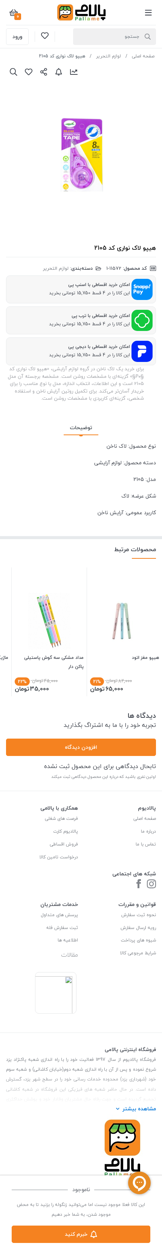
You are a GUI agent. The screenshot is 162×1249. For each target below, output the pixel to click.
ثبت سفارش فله (62, 928)
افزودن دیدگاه (81, 747)
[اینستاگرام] (151, 885)
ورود (17, 36)
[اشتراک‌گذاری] (43, 71)
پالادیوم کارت (65, 831)
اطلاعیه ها (68, 940)
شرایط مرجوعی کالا (138, 953)
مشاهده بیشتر (139, 1108)
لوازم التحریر (108, 56)
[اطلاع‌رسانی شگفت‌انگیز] (58, 71)
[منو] (148, 12)
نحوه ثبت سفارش (138, 915)
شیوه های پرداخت (138, 940)
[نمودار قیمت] (73, 71)
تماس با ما (146, 844)
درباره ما (148, 831)
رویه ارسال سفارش (138, 928)
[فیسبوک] (138, 885)
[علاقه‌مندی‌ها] (45, 37)
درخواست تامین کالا (59, 857)
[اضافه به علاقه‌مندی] (28, 71)
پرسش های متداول (59, 915)
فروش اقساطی (64, 844)
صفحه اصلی (143, 56)
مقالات (69, 954)
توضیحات (81, 427)
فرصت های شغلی (61, 818)
